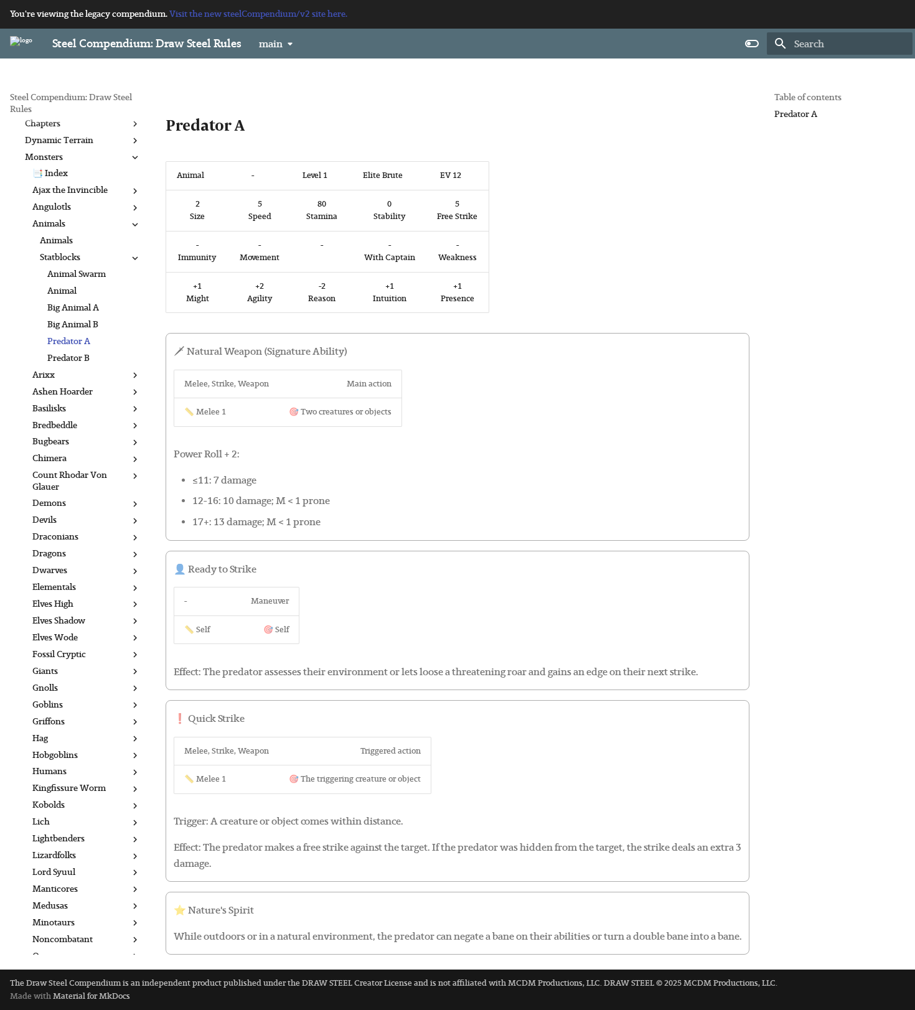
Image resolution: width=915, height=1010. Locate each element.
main (271, 44)
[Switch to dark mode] (751, 43)
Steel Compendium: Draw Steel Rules (71, 103)
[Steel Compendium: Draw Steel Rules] (21, 43)
